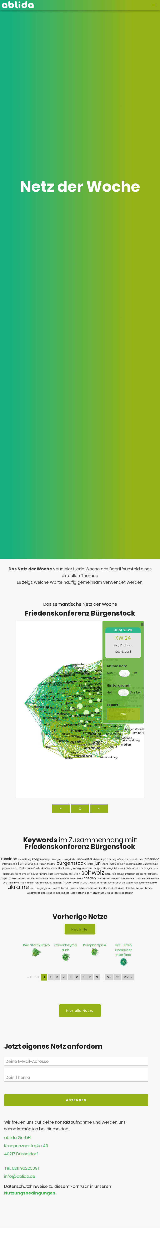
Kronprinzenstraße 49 (26, 1145)
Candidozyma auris (65, 947)
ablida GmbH (17, 1137)
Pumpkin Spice (94, 945)
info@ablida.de (19, 1176)
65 (117, 977)
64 (109, 977)
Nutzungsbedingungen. (30, 1193)
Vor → (128, 977)
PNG (123, 714)
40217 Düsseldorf (21, 1154)
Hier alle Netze (80, 1010)
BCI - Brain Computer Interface (123, 950)
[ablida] (18, 3)
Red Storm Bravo (36, 945)
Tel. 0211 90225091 (21, 1168)
